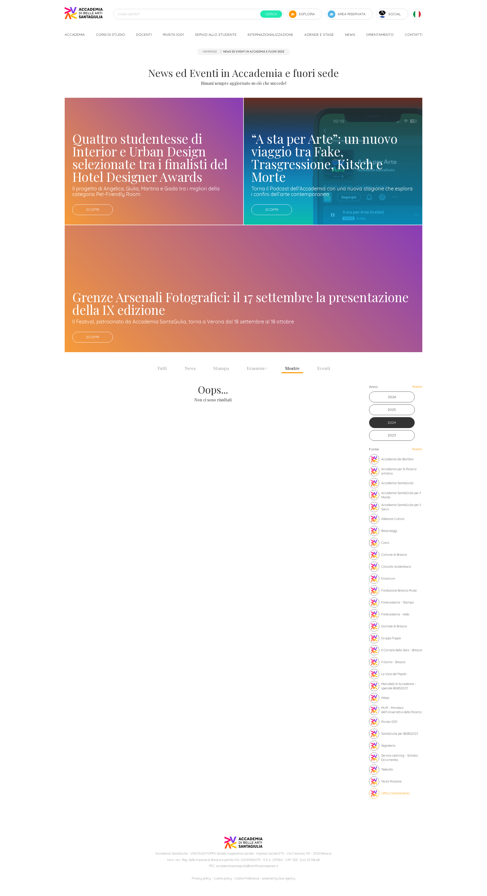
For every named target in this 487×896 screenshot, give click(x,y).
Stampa (221, 368)
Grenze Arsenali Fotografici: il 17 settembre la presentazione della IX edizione (240, 303)
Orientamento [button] (380, 34)
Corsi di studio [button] (110, 34)
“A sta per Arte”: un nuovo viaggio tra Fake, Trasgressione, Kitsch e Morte (324, 157)
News (190, 368)
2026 (392, 397)
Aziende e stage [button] (319, 34)
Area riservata (352, 14)
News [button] (350, 34)
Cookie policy (223, 878)
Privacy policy (201, 878)
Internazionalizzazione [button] (270, 34)
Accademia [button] (75, 34)
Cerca (271, 14)
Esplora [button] (307, 14)
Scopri (92, 209)
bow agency (287, 878)
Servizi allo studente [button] (216, 34)
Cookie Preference (247, 878)
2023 (392, 435)
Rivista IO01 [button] (173, 34)
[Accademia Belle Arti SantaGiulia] (84, 14)
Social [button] (394, 14)
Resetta (417, 386)
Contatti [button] (413, 34)
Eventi (323, 368)
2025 (392, 409)
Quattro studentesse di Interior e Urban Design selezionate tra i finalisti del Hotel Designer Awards (150, 157)
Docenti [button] (144, 34)
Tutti (162, 368)
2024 (392, 422)
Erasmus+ (257, 368)
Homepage (210, 51)
